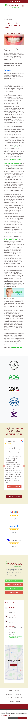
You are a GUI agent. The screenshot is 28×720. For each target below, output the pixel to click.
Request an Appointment (14, 584)
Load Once (14, 665)
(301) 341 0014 (12, 622)
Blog (8, 15)
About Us (16, 690)
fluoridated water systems (11, 181)
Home (10, 690)
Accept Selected (22, 718)
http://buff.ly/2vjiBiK (16, 347)
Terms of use (18, 697)
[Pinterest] (15, 1)
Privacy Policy (18, 694)
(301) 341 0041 (12, 617)
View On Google (13, 486)
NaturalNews (7, 70)
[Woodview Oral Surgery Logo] (11, 6)
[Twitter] (17, 1)
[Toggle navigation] (22, 6)
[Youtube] (20, 1)
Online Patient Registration (15, 581)
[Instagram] (11, 1)
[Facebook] (8, 1)
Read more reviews (14, 497)
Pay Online (15, 592)
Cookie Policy (9, 697)
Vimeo (5, 80)
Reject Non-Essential (12, 718)
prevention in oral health (10, 239)
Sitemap (18, 701)
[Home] (4, 15)
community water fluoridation (12, 147)
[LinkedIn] (13, 1)
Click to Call (14, 588)
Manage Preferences (5, 715)
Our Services (9, 694)
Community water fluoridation (12, 163)
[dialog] (14, 714)
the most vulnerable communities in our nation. (12, 160)
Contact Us (11, 701)
